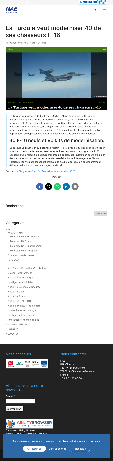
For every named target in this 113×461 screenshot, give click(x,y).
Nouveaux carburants (18, 324)
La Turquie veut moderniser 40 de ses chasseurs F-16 (45, 171)
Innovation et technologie (22, 310)
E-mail (10, 396)
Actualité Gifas (16, 291)
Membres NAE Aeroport (23, 250)
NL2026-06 (12, 333)
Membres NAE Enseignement (26, 245)
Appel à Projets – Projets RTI (24, 305)
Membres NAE (16, 233)
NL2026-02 (12, 329)
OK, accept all (34, 448)
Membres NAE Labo (21, 241)
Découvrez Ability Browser (20, 430)
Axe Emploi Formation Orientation (27, 268)
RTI (7, 264)
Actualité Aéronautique (20, 277)
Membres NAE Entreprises (24, 236)
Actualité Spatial (17, 296)
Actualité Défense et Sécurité (32, 42)
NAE (8, 229)
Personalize (80, 448)
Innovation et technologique (23, 319)
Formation (13, 259)
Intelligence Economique (21, 315)
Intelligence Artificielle (20, 282)
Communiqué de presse (21, 255)
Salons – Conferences (20, 272)
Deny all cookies (57, 448)
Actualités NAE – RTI (19, 300)
